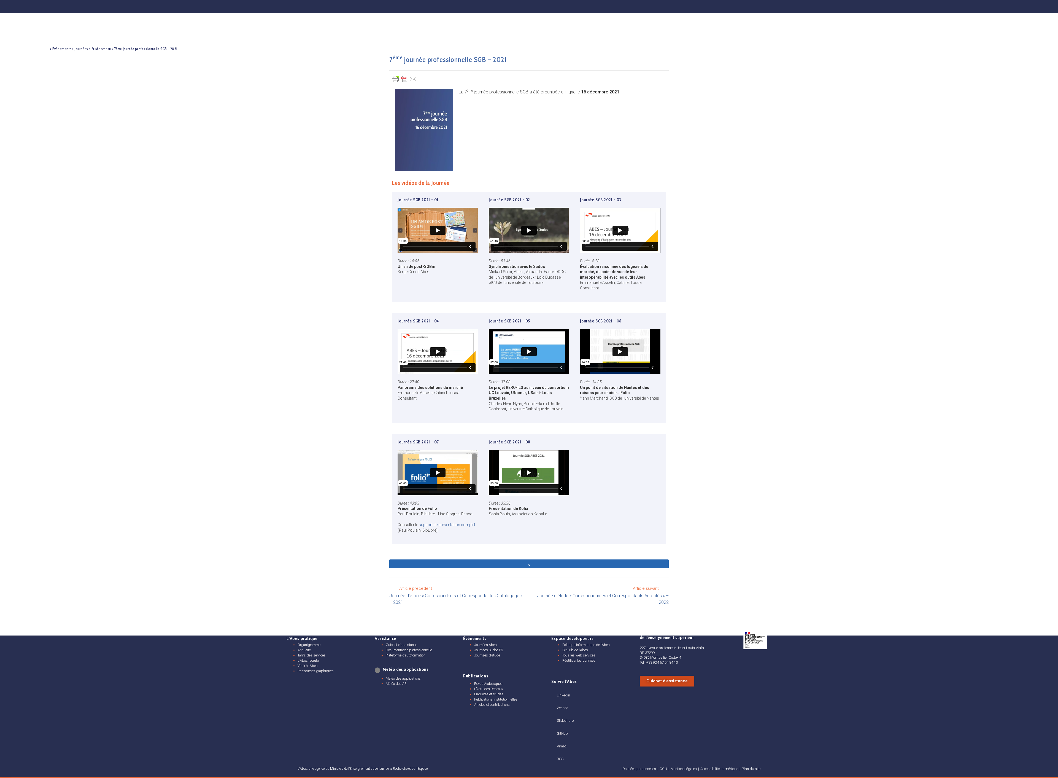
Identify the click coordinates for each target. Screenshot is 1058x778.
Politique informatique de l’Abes (586, 645)
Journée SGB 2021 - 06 (601, 321)
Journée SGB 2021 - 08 (509, 442)
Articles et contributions (492, 704)
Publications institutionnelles (495, 699)
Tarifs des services (312, 655)
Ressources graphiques (316, 671)
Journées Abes (485, 645)
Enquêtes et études (488, 694)
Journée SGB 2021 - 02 (509, 199)
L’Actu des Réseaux (488, 689)
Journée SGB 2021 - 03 (600, 199)
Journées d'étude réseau (93, 49)
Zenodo (562, 708)
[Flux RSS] (1001, 5)
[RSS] (559, 753)
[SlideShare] (879, 5)
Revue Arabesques (488, 684)
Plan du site (751, 769)
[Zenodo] (838, 5)
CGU (663, 769)
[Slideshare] (559, 714)
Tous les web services (578, 655)
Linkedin (563, 695)
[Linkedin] (797, 5)
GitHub (562, 733)
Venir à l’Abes (308, 666)
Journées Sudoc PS (488, 650)
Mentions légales (684, 769)
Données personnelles (639, 769)
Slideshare (565, 720)
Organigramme (309, 645)
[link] (378, 670)
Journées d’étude (487, 655)
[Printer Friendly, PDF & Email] (404, 78)
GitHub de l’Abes (575, 650)
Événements (61, 49)
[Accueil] (45, 48)
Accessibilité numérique (719, 769)
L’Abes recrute (308, 660)
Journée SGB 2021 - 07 (418, 442)
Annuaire (304, 650)
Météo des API (396, 684)
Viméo (561, 746)
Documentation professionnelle (409, 650)
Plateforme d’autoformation (405, 655)
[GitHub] (920, 5)
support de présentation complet (447, 525)
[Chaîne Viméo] (961, 5)
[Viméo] (559, 739)
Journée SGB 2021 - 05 (509, 321)
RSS (560, 759)
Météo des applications (403, 678)
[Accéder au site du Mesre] (755, 639)
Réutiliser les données (578, 660)
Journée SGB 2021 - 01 (418, 199)
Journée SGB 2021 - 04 (418, 321)
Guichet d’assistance (401, 645)
